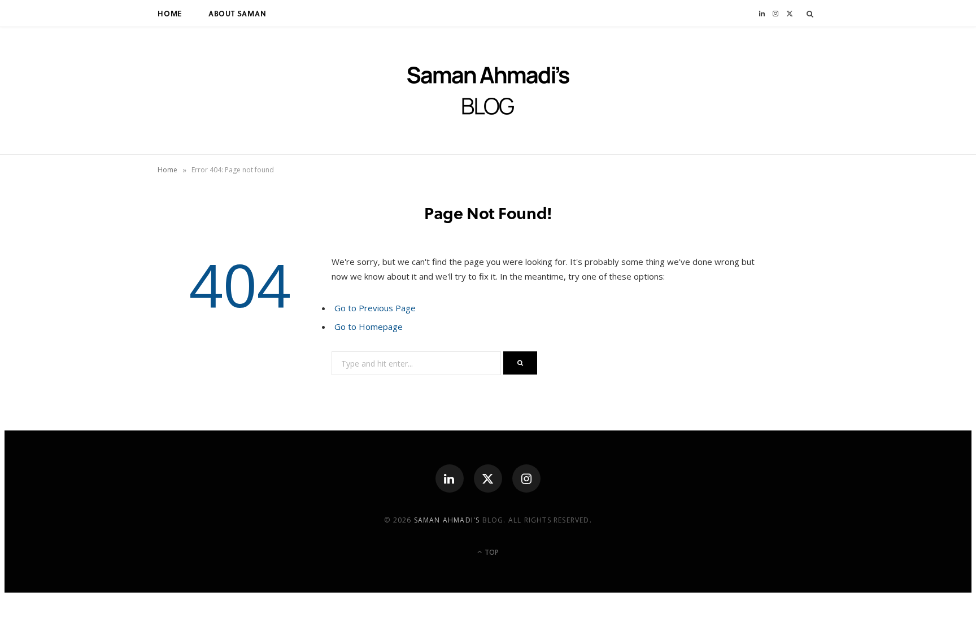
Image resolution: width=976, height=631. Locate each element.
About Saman (237, 13)
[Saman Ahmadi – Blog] (488, 91)
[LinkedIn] (449, 478)
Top (491, 552)
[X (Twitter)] (488, 478)
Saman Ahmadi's (447, 520)
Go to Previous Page (375, 308)
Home (170, 13)
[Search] (810, 13)
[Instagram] (526, 478)
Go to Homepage (368, 326)
